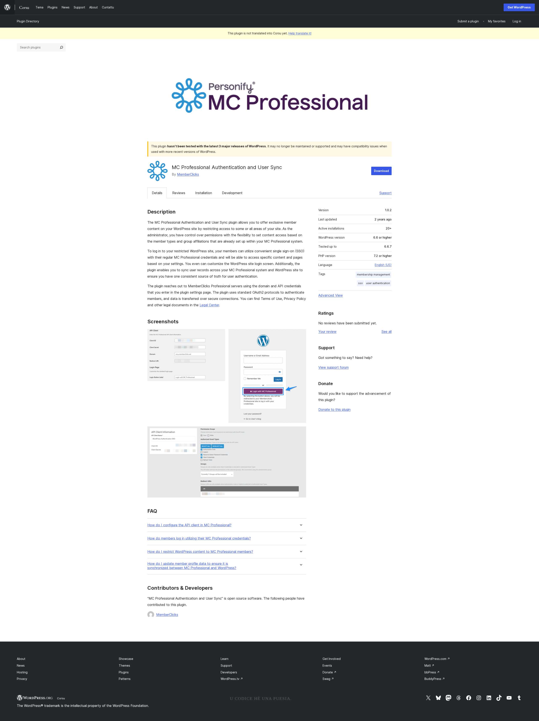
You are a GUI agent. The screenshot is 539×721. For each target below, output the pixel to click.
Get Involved (332, 659)
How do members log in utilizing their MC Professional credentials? (199, 538)
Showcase (126, 659)
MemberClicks (188, 174)
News (21, 665)
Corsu (61, 698)
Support (385, 193)
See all (387, 331)
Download (381, 171)
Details (157, 193)
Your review (327, 331)
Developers (229, 672)
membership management (373, 274)
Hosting (22, 672)
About (21, 659)
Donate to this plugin (334, 409)
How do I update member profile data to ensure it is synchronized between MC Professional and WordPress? (191, 566)
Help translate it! (299, 33)
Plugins (124, 672)
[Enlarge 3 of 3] (300, 432)
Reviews (178, 193)
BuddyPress (434, 679)
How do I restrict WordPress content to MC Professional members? (200, 552)
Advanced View (330, 295)
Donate (329, 672)
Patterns (125, 679)
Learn (224, 659)
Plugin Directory (28, 21)
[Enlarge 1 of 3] (219, 335)
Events (327, 665)
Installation (203, 193)
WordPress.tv (232, 679)
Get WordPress (519, 7)
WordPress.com (437, 659)
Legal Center (209, 305)
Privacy (22, 679)
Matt (429, 665)
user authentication (378, 283)
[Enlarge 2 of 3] (300, 335)
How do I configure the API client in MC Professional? (189, 525)
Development (232, 193)
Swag (328, 679)
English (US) (383, 265)
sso (360, 283)
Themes (124, 665)
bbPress (432, 672)
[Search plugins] (61, 47)
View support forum (333, 367)
